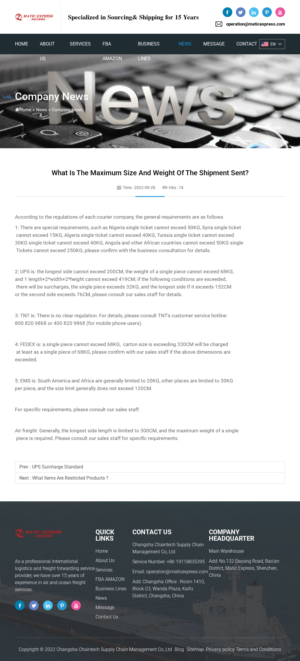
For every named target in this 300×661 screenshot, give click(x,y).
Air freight (26, 431)
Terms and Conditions (258, 649)
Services (80, 44)
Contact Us (246, 46)
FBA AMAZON (112, 46)
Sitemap (195, 649)
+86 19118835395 (186, 561)
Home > (27, 109)
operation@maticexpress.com (255, 24)
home (21, 44)
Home (102, 551)
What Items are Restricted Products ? (70, 478)
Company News (67, 109)
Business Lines (149, 46)
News (185, 44)
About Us (47, 46)
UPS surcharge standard (57, 467)
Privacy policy (220, 649)
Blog (179, 649)
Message (214, 44)
